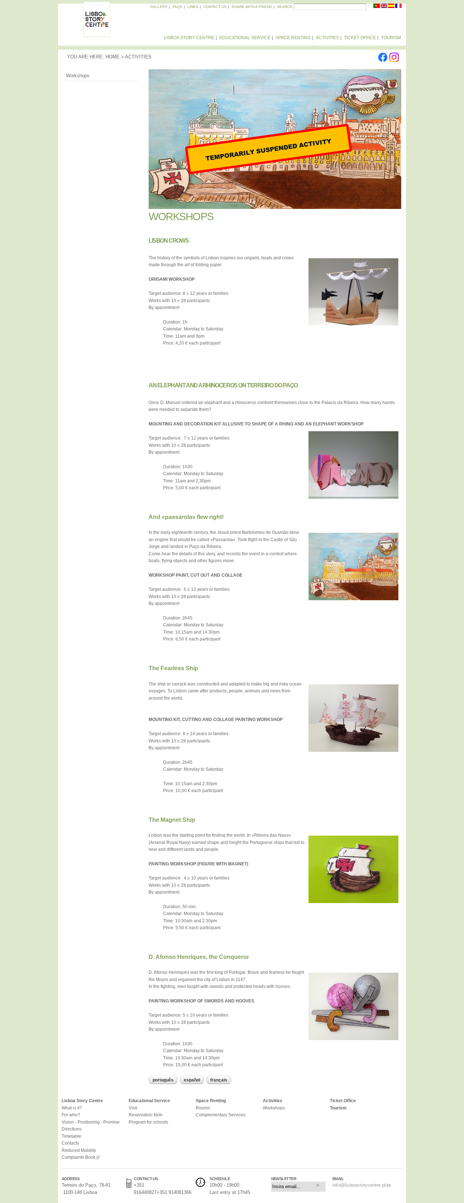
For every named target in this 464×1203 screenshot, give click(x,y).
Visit (133, 1107)
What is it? (72, 1107)
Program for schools (148, 1122)
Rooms (203, 1107)
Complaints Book (78, 1157)
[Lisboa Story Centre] (96, 33)
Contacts (70, 1143)
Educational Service (244, 37)
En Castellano (391, 7)
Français (218, 1080)
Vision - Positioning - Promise (91, 1122)
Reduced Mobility (79, 1150)
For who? (71, 1114)
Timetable (71, 1136)
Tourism (391, 37)
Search (284, 7)
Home (112, 56)
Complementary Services (220, 1114)
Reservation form (145, 1114)
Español (192, 1080)
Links (192, 7)
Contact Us (215, 7)
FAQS (177, 7)
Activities (327, 37)
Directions (72, 1128)
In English (384, 7)
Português (163, 1080)
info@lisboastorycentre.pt (359, 1185)
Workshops (78, 75)
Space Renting (293, 37)
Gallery (158, 7)
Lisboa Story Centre (189, 37)
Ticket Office (360, 37)
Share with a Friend (252, 7)
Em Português (377, 7)
